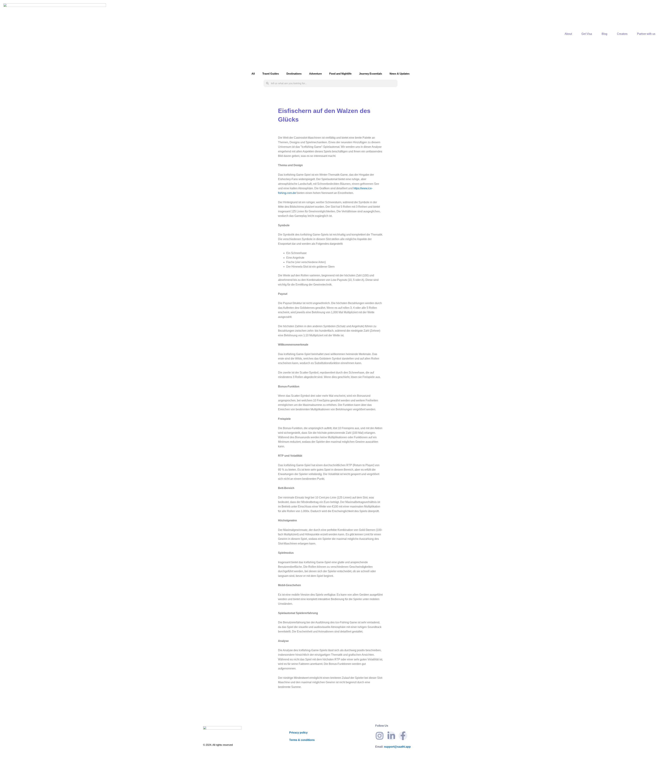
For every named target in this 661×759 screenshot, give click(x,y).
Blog (604, 33)
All (253, 73)
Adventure (315, 73)
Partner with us (646, 33)
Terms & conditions (302, 740)
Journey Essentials (370, 73)
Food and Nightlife (340, 73)
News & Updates (400, 73)
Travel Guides (270, 73)
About (568, 33)
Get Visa (586, 33)
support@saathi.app (393, 746)
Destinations (294, 73)
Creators (622, 33)
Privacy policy (298, 732)
